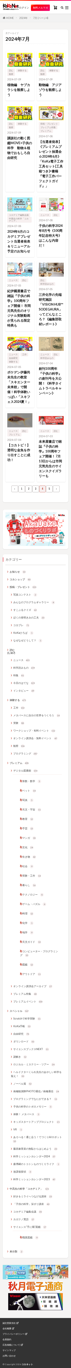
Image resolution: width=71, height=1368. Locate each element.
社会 (27, 866)
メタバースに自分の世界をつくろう (36, 715)
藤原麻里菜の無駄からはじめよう (35, 1148)
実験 (18, 722)
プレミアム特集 (48, 127)
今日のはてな (24, 682)
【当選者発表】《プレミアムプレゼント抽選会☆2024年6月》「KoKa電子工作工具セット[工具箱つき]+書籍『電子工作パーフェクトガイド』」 (51, 164)
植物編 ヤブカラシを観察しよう (18, 90)
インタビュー (23, 690)
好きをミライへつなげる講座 (32, 1196)
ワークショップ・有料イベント (34, 730)
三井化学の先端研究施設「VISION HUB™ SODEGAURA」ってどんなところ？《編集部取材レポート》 (51, 309)
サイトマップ (9, 1350)
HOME (10, 17)
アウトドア (31, 974)
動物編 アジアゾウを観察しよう (50, 90)
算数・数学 (31, 781)
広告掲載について (11, 1345)
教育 (27, 818)
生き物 (29, 856)
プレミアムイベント (27, 1001)
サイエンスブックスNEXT (30, 1049)
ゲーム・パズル (33, 904)
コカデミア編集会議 (19, 215)
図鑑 (27, 964)
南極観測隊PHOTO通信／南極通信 (36, 1091)
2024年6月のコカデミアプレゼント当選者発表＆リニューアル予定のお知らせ (18, 241)
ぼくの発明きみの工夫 (28, 617)
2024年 (23, 17)
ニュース (44, 215)
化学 (27, 922)
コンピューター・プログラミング (39, 953)
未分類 (16, 1251)
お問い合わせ (9, 1356)
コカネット (27, 1364)
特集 (18, 675)
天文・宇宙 (31, 809)
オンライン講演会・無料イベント (35, 738)
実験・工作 (31, 875)
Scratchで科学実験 (26, 1018)
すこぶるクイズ (25, 609)
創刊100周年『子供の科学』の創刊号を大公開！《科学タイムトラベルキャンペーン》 (50, 380)
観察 (11, 74)
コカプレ (21, 625)
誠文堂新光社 (9, 1323)
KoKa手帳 (21, 1026)
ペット (29, 790)
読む (11, 70)
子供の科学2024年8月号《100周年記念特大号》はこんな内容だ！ (50, 235)
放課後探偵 (22, 1171)
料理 (27, 913)
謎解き (19, 1056)
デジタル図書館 (25, 770)
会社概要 (7, 1328)
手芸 (27, 828)
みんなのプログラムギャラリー (33, 602)
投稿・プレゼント (49, 123)
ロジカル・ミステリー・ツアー (33, 1064)
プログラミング (25, 753)
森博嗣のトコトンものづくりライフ (36, 1163)
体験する (22, 70)
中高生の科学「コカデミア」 (19, 219)
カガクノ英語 (23, 1219)
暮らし (29, 885)
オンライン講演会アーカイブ (32, 986)
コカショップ (20, 579)
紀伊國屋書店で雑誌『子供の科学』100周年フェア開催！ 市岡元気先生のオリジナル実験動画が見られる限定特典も (19, 308)
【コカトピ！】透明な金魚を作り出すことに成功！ (18, 452)
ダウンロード (23, 1041)
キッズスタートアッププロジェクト (36, 1121)
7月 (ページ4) (40, 17)
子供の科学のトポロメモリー (32, 1106)
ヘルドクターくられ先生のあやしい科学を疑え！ (36, 1073)
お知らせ (17, 571)
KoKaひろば (22, 632)
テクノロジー (32, 894)
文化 (27, 847)
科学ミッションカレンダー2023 (34, 1179)
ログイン (24, 7)
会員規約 (7, 1339)
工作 (24, 354)
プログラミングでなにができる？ (35, 1098)
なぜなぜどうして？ (27, 640)
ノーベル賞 (22, 1083)
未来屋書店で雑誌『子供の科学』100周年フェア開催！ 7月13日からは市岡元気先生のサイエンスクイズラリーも (50, 458)
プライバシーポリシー (13, 1334)
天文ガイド (31, 941)
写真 (27, 800)
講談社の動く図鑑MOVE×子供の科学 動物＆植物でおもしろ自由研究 (19, 148)
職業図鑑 (30, 1237)
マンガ (29, 837)
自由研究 (13, 358)
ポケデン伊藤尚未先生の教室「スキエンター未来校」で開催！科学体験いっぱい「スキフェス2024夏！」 (19, 387)
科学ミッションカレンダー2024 (34, 1156)
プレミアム (45, 131)
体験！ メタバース (26, 1114)
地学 (27, 932)
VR (17, 1129)
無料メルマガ (40, 7)
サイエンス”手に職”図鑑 (29, 1226)
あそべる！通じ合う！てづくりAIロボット (37, 1139)
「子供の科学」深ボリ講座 (31, 1203)
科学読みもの (47, 284)
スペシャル (19, 1010)
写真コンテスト (24, 594)
